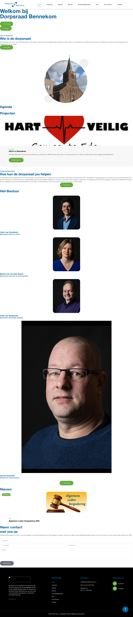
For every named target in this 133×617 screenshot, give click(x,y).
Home (39, 4)
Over (97, 4)
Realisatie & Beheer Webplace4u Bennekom (72, 614)
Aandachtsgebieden (84, 4)
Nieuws (70, 4)
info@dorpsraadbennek (87, 582)
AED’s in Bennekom (17, 151)
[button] (1, 17)
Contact (119, 4)
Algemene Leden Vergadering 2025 (24, 521)
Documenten (108, 4)
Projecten (49, 4)
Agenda (60, 4)
